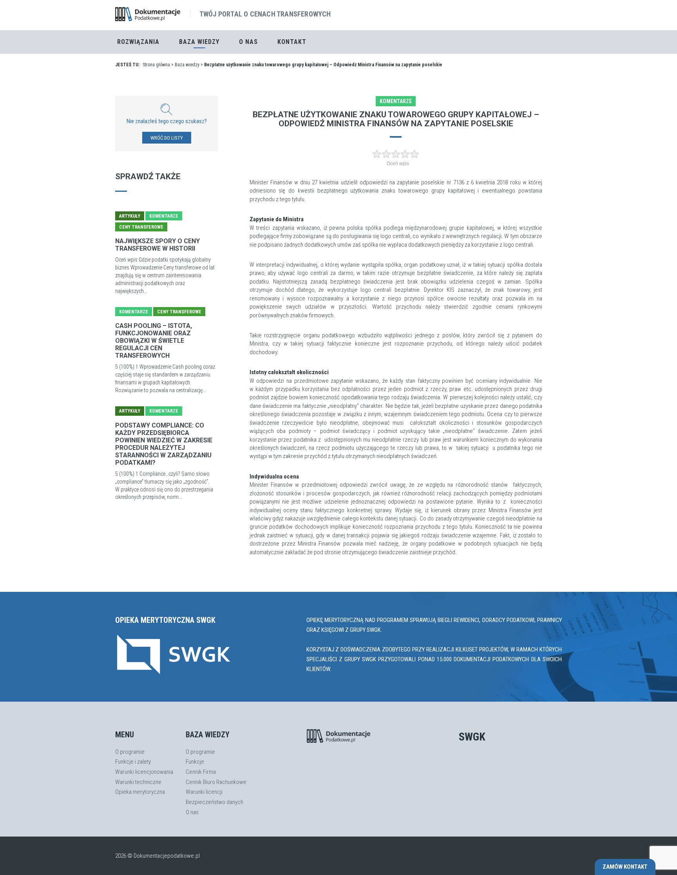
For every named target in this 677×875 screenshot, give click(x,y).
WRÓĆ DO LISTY (166, 138)
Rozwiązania (138, 41)
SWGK (472, 736)
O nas (248, 41)
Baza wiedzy (187, 64)
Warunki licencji (204, 791)
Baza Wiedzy (199, 41)
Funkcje (195, 761)
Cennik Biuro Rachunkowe (216, 782)
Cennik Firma (201, 771)
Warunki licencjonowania (144, 771)
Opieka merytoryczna (140, 791)
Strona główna (156, 64)
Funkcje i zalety (133, 761)
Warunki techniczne (138, 782)
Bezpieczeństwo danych (214, 802)
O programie (130, 751)
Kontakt (291, 41)
